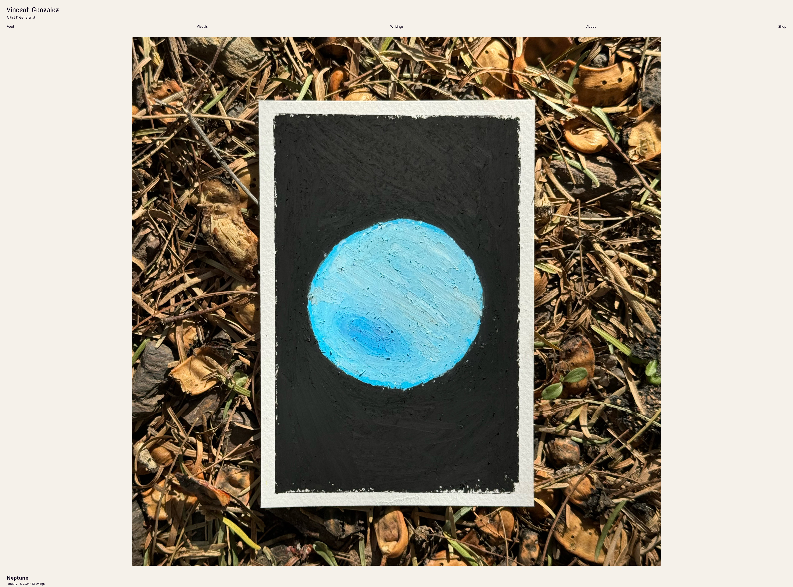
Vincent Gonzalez (33, 10)
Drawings (38, 584)
